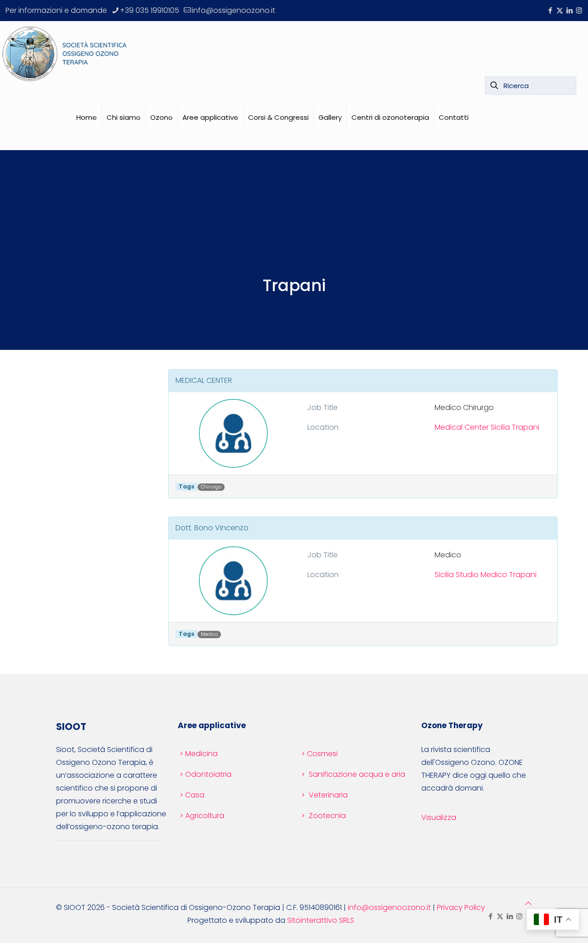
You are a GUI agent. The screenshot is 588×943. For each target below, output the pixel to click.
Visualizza (438, 817)
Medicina (201, 753)
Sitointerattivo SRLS (320, 920)
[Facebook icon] (550, 10)
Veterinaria (328, 795)
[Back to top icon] (528, 903)
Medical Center (462, 427)
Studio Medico (481, 574)
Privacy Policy (461, 907)
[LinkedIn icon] (569, 10)
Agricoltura (204, 815)
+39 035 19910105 (149, 10)
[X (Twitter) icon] (559, 10)
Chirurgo (211, 486)
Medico (209, 634)
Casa (194, 795)
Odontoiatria (208, 774)
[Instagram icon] (579, 10)
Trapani (525, 427)
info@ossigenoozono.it (233, 10)
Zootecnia (327, 815)
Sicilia (500, 427)
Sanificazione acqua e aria (357, 774)
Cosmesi (322, 753)
